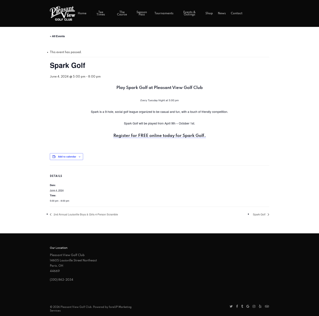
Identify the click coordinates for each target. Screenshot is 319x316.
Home (82, 13)
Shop (209, 13)
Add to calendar (67, 156)
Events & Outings (189, 13)
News (222, 13)
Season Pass (141, 13)
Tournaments (163, 13)
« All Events (57, 36)
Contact (236, 13)
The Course (122, 13)
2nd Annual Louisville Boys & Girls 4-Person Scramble (85, 214)
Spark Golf (259, 214)
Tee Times (100, 13)
